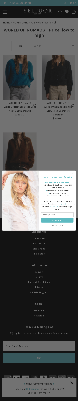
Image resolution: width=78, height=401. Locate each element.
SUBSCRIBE (57, 220)
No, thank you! (57, 226)
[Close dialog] (73, 173)
